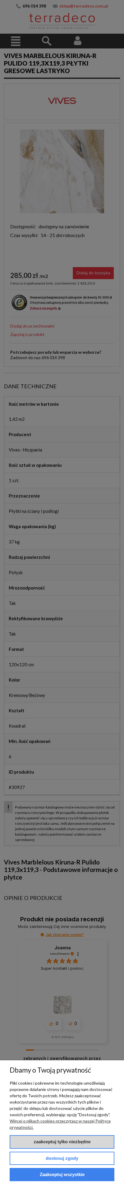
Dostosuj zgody (62, 1158)
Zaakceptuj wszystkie (62, 1174)
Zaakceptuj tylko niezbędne (62, 1141)
